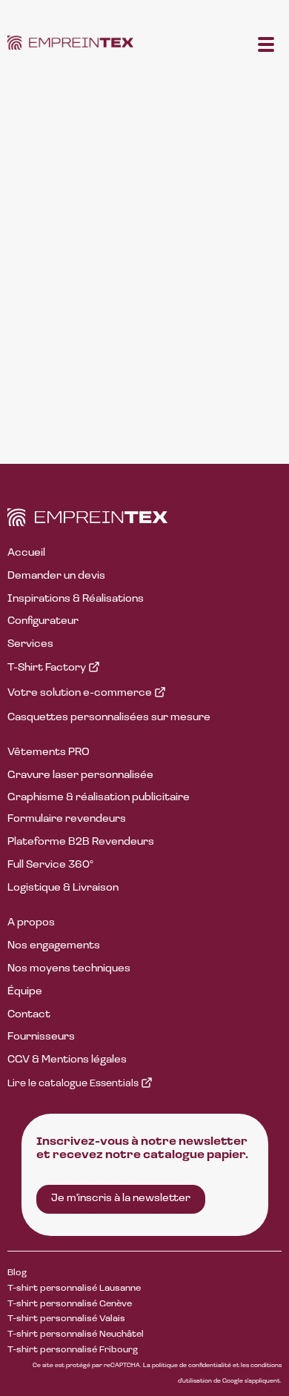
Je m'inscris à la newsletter (120, 1198)
